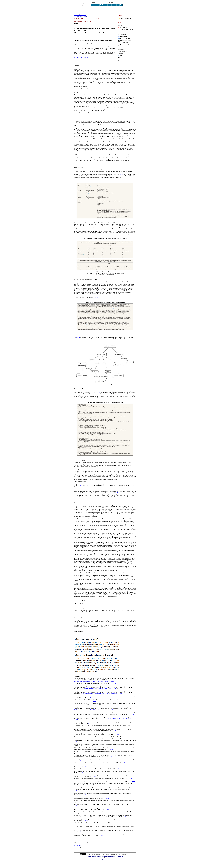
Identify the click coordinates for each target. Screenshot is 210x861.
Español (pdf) (123, 34)
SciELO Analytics (124, 27)
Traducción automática (125, 44)
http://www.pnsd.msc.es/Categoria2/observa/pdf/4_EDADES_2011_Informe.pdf (91, 709)
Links (112, 681)
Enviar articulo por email (125, 47)
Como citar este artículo (125, 40)
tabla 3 (97, 297)
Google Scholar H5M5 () (126, 29)
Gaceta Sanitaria (80, 15)
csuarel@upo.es (77, 845)
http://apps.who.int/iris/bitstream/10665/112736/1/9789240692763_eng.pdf (91, 681)
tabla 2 (130, 234)
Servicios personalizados (125, 18)
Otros (121, 55)
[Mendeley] (119, 55)
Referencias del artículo (125, 38)
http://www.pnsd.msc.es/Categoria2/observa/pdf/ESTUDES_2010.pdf (96, 688)
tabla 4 (99, 392)
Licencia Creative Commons (124, 854)
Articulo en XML (123, 36)
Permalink (122, 59)
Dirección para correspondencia (81, 57)
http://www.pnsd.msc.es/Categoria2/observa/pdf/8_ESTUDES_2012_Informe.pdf (99, 693)
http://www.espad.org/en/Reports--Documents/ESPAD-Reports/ (117, 718)
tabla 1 (121, 174)
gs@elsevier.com (105, 859)
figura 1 (78, 337)
